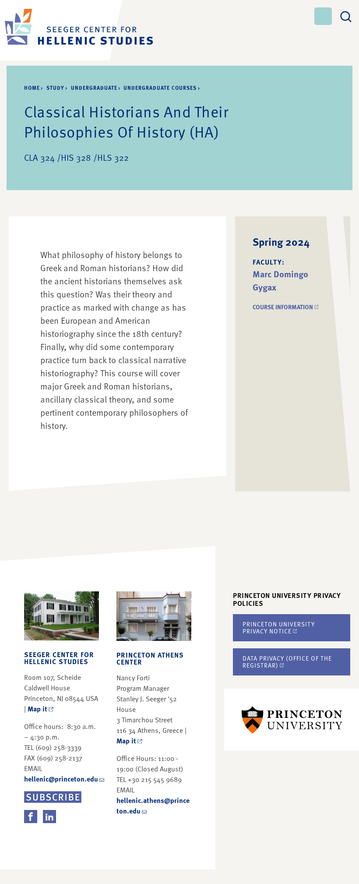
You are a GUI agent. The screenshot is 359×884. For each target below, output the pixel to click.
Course (286, 306)
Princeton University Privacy (279, 627)
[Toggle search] (346, 15)
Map (37, 709)
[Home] (57, 30)
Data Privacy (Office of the (287, 662)
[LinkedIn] (49, 816)
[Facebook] (30, 816)
